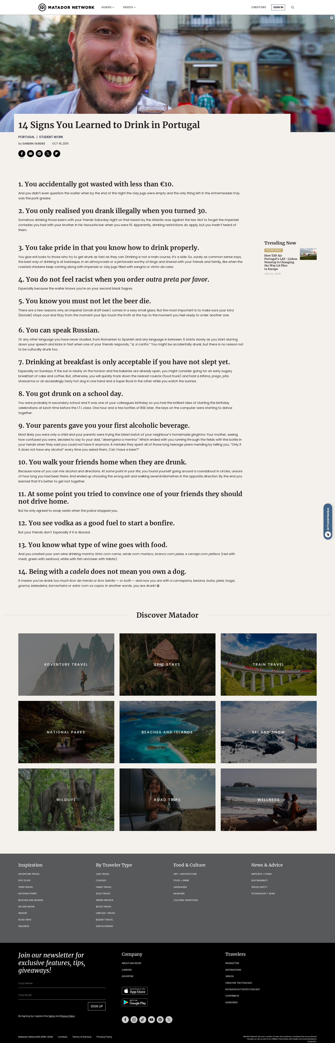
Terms (172, 544)
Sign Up (202, 536)
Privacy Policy (188, 544)
